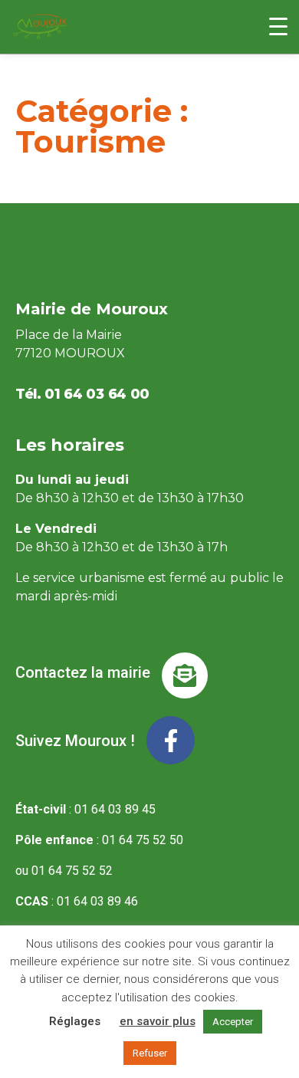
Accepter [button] (232, 1021)
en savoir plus (158, 1021)
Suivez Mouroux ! (75, 740)
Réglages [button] (74, 1021)
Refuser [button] (150, 1053)
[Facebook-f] (170, 740)
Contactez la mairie (82, 672)
